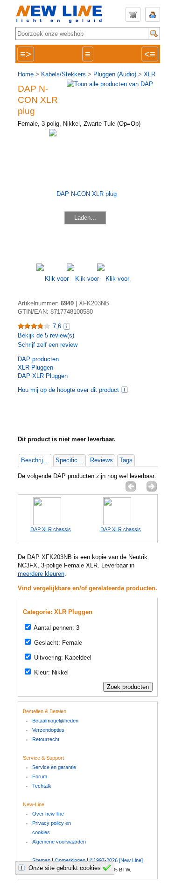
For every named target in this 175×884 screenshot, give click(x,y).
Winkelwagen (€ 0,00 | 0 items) (133, 14)
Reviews (101, 460)
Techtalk (41, 786)
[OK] (108, 868)
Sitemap (41, 860)
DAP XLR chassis (50, 529)
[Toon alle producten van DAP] (110, 84)
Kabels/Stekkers (63, 74)
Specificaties (70, 460)
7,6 (57, 326)
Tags (126, 460)
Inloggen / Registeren (152, 14)
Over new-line (48, 814)
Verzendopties (48, 730)
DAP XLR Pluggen (43, 375)
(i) (124, 389)
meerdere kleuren (41, 573)
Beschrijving (36, 460)
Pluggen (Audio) (114, 74)
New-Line (62, 15)
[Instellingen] (22, 868)
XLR (149, 74)
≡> (25, 54)
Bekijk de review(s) (46, 335)
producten (38, 359)
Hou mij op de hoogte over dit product (68, 389)
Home (26, 74)
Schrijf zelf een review (47, 344)
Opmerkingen (70, 860)
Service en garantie (54, 767)
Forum (39, 776)
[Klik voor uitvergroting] (51, 278)
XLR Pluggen (35, 367)
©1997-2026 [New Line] (116, 860)
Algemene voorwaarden (59, 841)
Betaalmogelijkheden (55, 720)
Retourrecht (45, 739)
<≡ (149, 54)
